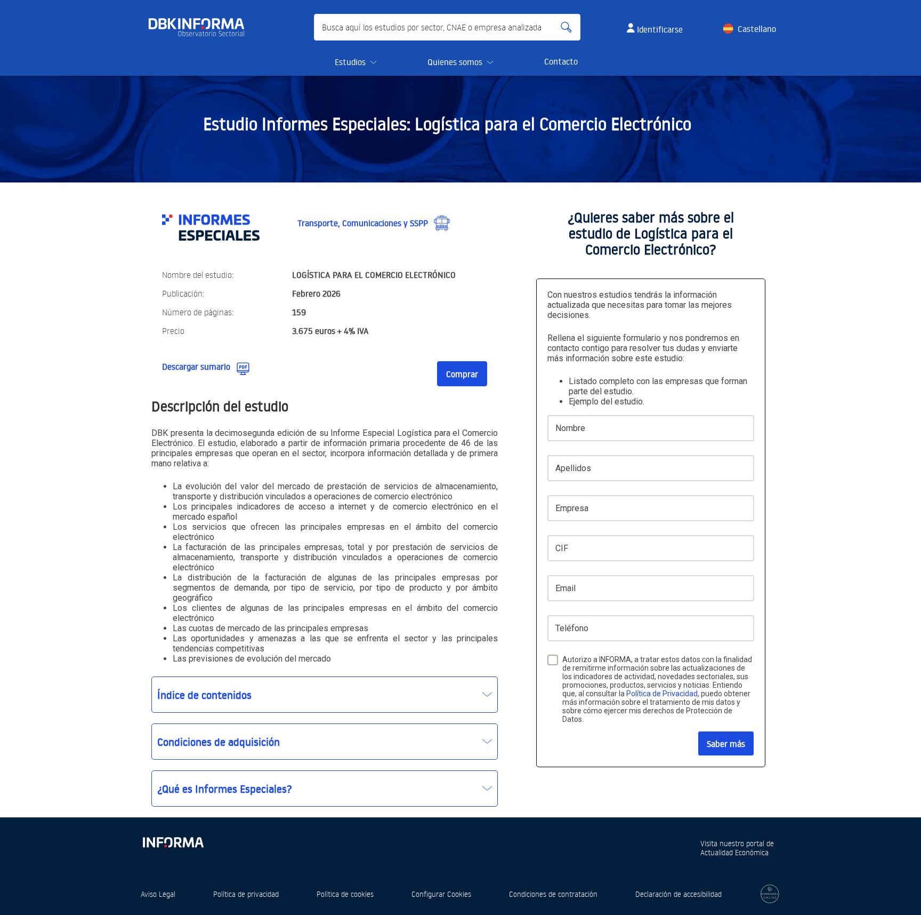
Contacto (561, 61)
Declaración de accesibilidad (678, 893)
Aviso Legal (158, 893)
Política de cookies (345, 893)
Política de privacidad (246, 893)
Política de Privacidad (662, 693)
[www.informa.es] (173, 840)
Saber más (726, 743)
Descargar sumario (196, 366)
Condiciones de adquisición (218, 742)
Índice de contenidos (204, 695)
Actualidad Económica (734, 852)
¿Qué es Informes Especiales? (224, 788)
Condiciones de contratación (553, 893)
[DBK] (200, 27)
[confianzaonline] (770, 894)
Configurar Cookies (441, 893)
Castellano (757, 28)
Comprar (462, 374)
